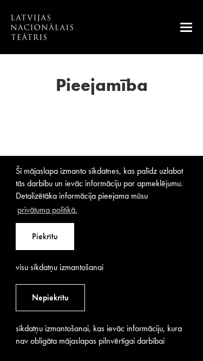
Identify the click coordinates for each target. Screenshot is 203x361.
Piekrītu (45, 236)
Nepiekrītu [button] (50, 297)
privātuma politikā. (47, 209)
